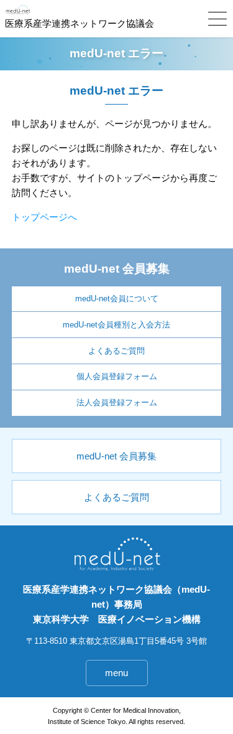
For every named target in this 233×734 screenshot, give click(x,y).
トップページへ (44, 217)
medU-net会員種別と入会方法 (116, 324)
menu (116, 672)
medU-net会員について (116, 298)
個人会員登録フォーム (116, 376)
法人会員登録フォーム (116, 402)
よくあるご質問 (116, 350)
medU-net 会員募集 (116, 456)
